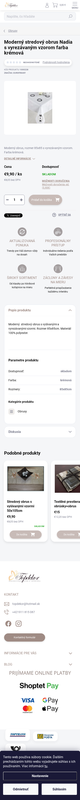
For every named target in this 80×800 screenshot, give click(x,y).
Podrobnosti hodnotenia (56, 62)
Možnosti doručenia (56, 184)
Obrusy (22, 411)
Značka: (15, 73)
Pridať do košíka (41, 199)
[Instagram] (18, 623)
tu (46, 766)
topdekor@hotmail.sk (26, 603)
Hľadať (70, 16)
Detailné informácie (17, 158)
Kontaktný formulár (24, 637)
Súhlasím (59, 789)
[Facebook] (7, 623)
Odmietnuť (21, 789)
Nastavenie (40, 776)
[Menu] (75, 5)
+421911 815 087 (23, 612)
